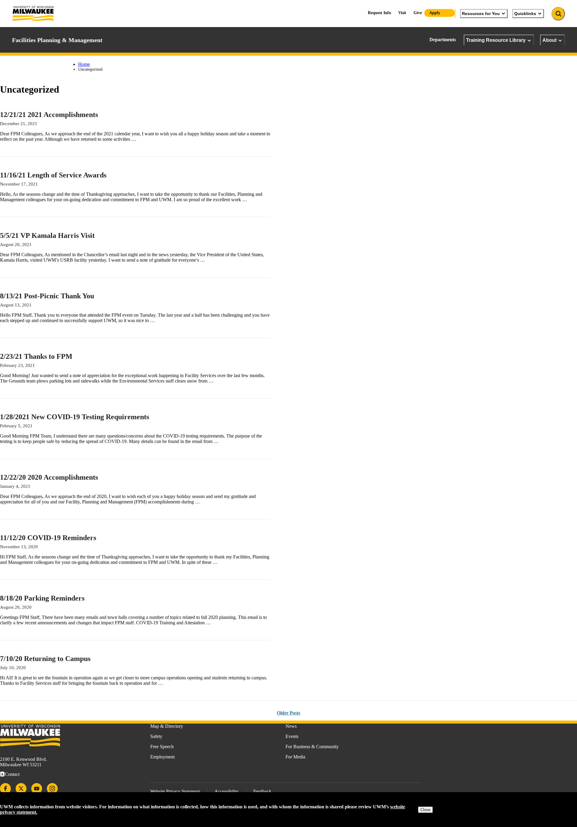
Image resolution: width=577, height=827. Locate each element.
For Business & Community (312, 746)
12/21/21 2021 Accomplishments (49, 114)
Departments (442, 39)
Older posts (288, 712)
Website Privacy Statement (175, 791)
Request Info (379, 13)
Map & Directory (166, 726)
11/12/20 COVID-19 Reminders (48, 538)
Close (425, 809)
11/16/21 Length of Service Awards (53, 175)
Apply (434, 13)
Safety (156, 736)
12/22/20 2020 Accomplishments (49, 477)
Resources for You (481, 13)
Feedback (262, 791)
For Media (295, 756)
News (291, 726)
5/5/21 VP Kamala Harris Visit (47, 235)
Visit (402, 13)
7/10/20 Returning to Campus (45, 659)
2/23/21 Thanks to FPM (36, 356)
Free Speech (162, 746)
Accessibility (227, 791)
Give (418, 13)
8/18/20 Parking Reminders (42, 598)
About (549, 40)
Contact (12, 774)
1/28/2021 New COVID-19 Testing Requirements (74, 417)
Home (84, 64)
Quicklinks (525, 13)
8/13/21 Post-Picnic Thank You (47, 296)
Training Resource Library (496, 40)
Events (291, 736)
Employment (162, 756)
